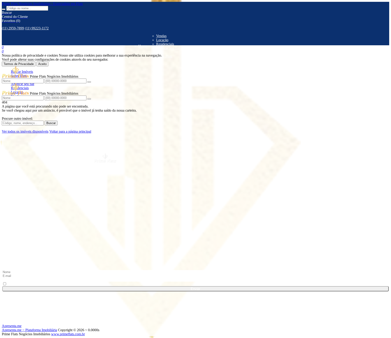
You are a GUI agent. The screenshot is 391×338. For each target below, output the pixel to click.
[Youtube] (195, 245)
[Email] (195, 254)
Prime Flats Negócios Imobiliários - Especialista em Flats (42, 4)
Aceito (42, 64)
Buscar (51, 123)
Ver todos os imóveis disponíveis (25, 131)
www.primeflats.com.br (68, 334)
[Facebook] (195, 220)
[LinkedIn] (195, 228)
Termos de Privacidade (19, 64)
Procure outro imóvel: (17, 118)
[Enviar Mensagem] (89, 99)
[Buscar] (3, 9)
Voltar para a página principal (70, 131)
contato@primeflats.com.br (29, 199)
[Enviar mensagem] (89, 82)
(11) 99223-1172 (37, 28)
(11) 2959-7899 (13, 28)
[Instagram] (195, 237)
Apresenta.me (11, 326)
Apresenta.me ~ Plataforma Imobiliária (29, 330)
